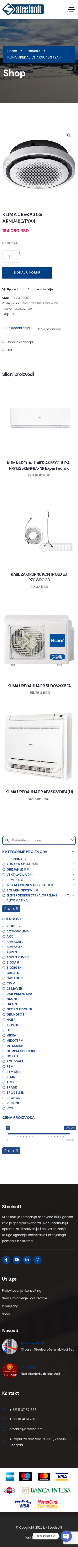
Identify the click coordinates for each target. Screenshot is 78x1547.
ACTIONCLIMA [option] (17, 931)
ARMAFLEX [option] (14, 947)
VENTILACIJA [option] (19, 874)
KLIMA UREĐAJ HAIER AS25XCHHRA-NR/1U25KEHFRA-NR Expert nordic (39, 465)
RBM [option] (9, 1066)
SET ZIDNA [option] (16, 859)
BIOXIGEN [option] (14, 967)
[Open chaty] (66, 1536)
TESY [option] (10, 1082)
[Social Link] (6, 1260)
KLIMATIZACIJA (14, 309)
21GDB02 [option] (13, 926)
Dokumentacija (18, 328)
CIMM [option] (10, 983)
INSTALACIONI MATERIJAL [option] (29, 885)
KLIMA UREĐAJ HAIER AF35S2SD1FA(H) (39, 792)
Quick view (43, 454)
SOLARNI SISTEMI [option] (21, 890)
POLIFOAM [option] (14, 1061)
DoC (10, 350)
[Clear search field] (73, 840)
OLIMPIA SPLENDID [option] (20, 1051)
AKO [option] (10, 936)
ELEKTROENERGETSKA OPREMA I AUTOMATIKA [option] (37, 898)
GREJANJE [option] (17, 869)
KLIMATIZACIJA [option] (21, 864)
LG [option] (8, 1030)
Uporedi (13, 289)
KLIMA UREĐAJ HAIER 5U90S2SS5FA (39, 686)
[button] (39, 851)
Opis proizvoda (49, 329)
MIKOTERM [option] (14, 1040)
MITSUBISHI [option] (15, 1046)
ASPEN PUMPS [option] (17, 957)
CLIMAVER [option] (14, 988)
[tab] (18, 328)
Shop (6, 1314)
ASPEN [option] (11, 952)
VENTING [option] (13, 1103)
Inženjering (10, 1306)
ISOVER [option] (12, 1025)
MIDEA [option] (11, 1035)
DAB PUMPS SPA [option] (19, 994)
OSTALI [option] (12, 1056)
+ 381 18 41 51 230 (22, 1419)
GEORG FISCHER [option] (19, 1009)
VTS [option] (9, 1108)
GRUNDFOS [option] (15, 1014)
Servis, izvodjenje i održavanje (24, 1298)
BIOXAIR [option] (12, 962)
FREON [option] (11, 1004)
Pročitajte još (51, 454)
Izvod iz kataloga (20, 342)
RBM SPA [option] (13, 1072)
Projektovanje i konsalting (21, 1290)
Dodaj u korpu (27, 272)
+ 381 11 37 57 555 (23, 1410)
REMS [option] (10, 1077)
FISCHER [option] (13, 999)
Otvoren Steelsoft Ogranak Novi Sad (47, 1349)
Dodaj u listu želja (40, 289)
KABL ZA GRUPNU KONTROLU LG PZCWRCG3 (39, 577)
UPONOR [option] (13, 1098)
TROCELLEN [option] (15, 1092)
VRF (29, 309)
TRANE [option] (11, 1087)
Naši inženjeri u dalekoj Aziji (40, 1374)
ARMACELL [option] (14, 942)
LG (13, 314)
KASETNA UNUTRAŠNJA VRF (40, 303)
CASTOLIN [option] (14, 978)
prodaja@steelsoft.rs (26, 1429)
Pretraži (11, 908)
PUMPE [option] (14, 880)
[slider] (8, 1134)
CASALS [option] (12, 973)
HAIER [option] (11, 1019)
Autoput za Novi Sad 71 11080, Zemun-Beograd (38, 1442)
